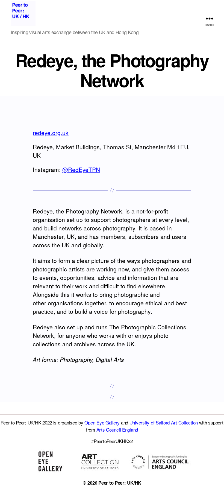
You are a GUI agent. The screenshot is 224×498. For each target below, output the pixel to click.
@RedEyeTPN (81, 169)
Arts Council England (117, 429)
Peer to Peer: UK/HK (119, 482)
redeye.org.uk (51, 132)
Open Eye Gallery (102, 422)
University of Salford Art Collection (163, 422)
